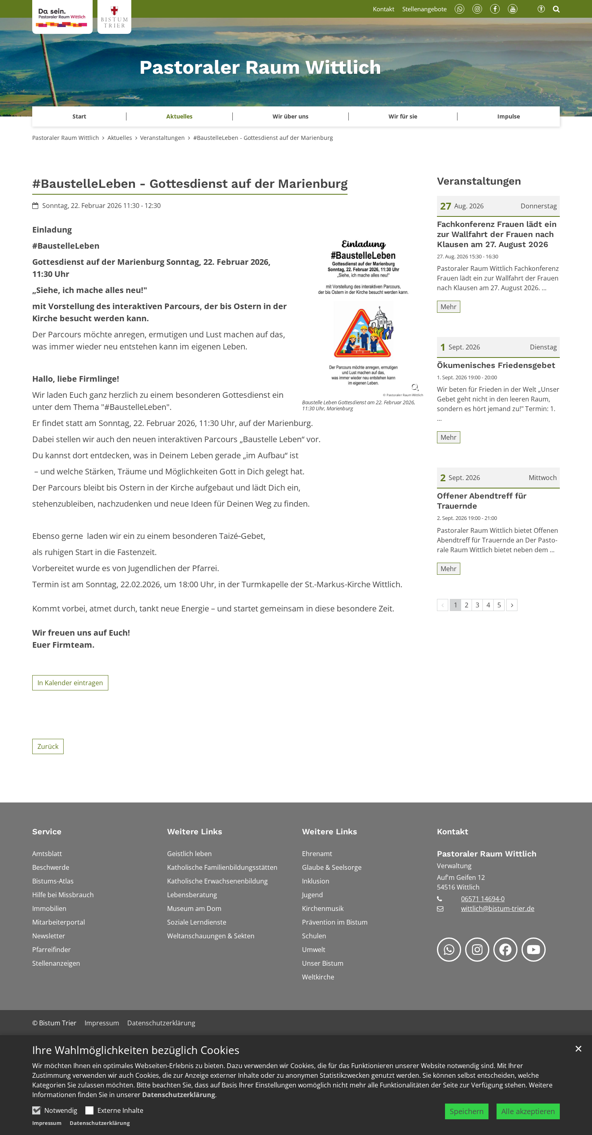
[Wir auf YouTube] (534, 950)
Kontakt (452, 831)
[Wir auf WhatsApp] (449, 950)
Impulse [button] (508, 116)
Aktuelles (120, 137)
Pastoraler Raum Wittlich (65, 137)
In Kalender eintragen (70, 682)
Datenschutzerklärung (178, 1094)
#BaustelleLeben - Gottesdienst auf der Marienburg (263, 137)
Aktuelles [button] (179, 116)
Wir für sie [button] (403, 116)
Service (47, 831)
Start (79, 116)
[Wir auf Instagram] (477, 950)
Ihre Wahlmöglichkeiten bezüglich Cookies (135, 1050)
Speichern (467, 1111)
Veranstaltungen (162, 137)
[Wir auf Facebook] (505, 950)
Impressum (47, 1123)
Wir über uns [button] (290, 116)
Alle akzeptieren (528, 1111)
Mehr (449, 306)
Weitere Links (194, 831)
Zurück (47, 746)
